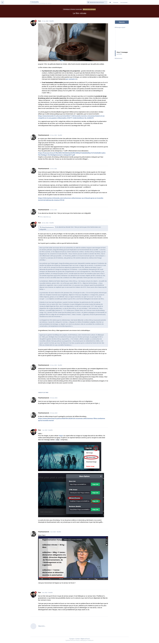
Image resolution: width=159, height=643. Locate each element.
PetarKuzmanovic (48, 227)
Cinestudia (34, 2)
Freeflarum (90, 640)
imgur (61, 435)
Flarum (78, 640)
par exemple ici (71, 79)
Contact (77, 638)
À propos (71, 638)
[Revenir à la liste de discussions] (2, 2)
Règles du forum (85, 638)
